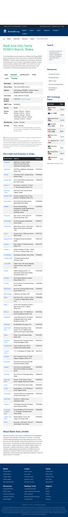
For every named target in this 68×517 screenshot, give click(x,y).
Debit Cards (49, 474)
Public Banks (6, 474)
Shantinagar (7, 393)
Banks (24, 30)
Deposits (46, 30)
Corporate (7, 215)
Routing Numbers (54, 77)
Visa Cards (49, 479)
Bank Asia (16, 39)
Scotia (6, 388)
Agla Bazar (7, 169)
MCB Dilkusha (8, 294)
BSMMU (6, 206)
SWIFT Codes (52, 81)
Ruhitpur (6, 367)
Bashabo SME (8, 196)
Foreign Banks (7, 476)
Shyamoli (6, 404)
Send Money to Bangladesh (53, 89)
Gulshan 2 (7, 249)
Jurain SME (7, 263)
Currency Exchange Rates (56, 84)
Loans (31, 30)
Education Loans (29, 482)
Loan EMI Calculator (30, 489)
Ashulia (6, 174)
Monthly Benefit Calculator (32, 496)
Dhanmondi (7, 226)
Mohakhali (7, 324)
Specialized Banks (8, 482)
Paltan (6, 335)
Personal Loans (28, 476)
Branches (25, 39)
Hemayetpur (7, 255)
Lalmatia (6, 283)
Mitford (6, 312)
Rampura (6, 356)
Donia (5, 233)
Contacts (48, 496)
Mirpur (6, 297)
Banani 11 (7, 185)
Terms (47, 494)
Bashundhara (8, 201)
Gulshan (6, 244)
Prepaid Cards (50, 476)
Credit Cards (49, 471)
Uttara (6, 422)
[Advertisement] (34, 12)
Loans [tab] (7, 78)
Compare (55, 30)
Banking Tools (56, 26)
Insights (24, 33)
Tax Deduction (28, 499)
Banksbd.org (30, 505)
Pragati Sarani (8, 346)
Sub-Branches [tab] (24, 75)
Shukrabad (7, 399)
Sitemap (48, 499)
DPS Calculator (28, 494)
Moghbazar (7, 317)
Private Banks (7, 471)
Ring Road (7, 362)
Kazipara (6, 278)
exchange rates (58, 163)
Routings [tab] (14, 78)
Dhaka (32, 39)
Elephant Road (8, 239)
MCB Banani (7, 289)
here (17, 131)
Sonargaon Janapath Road (7, 411)
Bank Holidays (7, 499)
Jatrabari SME (8, 258)
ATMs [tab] (34, 75)
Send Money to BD (45, 26)
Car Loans (27, 474)
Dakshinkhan (7, 221)
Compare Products (54, 74)
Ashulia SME (7, 180)
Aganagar (7, 162)
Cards (38, 30)
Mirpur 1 (6, 304)
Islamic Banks (7, 479)
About (47, 489)
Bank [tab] (6, 75)
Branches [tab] (14, 75)
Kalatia (6, 271)
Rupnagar (6, 374)
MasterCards (49, 482)
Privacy (48, 491)
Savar (5, 385)
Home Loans (28, 471)
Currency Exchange (8, 494)
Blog (63, 26)
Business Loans (28, 479)
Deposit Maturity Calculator (32, 491)
